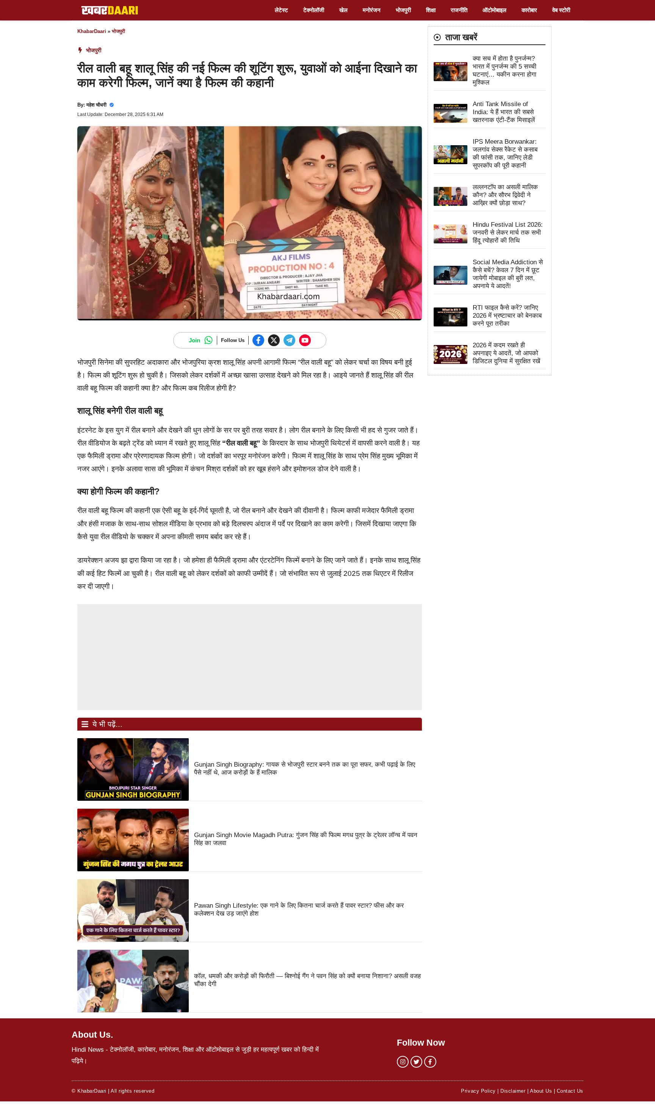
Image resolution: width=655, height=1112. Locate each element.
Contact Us (570, 1091)
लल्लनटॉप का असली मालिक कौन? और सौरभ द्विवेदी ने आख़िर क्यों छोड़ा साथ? (505, 195)
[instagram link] (403, 1062)
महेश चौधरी (96, 105)
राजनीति (459, 10)
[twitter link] (416, 1062)
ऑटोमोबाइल (494, 10)
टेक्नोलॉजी (313, 10)
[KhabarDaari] (109, 10)
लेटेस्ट (281, 10)
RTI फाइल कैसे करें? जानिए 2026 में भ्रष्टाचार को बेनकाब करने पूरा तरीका (507, 316)
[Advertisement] (249, 657)
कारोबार (529, 10)
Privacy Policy (478, 1091)
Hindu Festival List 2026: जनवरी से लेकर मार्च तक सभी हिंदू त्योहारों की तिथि (508, 233)
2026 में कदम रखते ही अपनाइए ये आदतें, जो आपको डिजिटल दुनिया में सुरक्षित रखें (506, 353)
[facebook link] (430, 1062)
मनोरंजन (372, 10)
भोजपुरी (403, 10)
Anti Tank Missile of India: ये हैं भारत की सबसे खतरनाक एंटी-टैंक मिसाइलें (504, 112)
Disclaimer (512, 1091)
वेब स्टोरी (561, 10)
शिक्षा (431, 10)
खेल (343, 10)
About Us (541, 1091)
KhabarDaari (91, 31)
